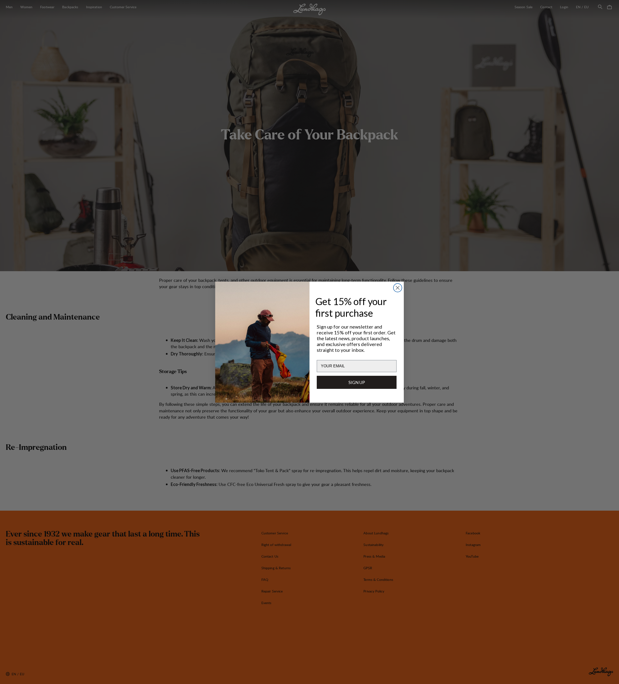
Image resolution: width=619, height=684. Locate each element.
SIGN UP (356, 382)
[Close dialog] (397, 288)
